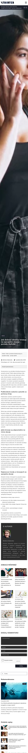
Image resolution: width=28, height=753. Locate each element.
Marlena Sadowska (7, 359)
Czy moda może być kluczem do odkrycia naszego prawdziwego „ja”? (17, 734)
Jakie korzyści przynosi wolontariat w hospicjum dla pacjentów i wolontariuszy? (17, 747)
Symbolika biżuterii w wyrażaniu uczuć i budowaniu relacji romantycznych (16, 740)
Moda (3, 335)
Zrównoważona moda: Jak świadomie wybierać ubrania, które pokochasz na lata (6, 583)
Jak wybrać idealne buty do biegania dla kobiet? (6, 603)
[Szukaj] (2, 673)
